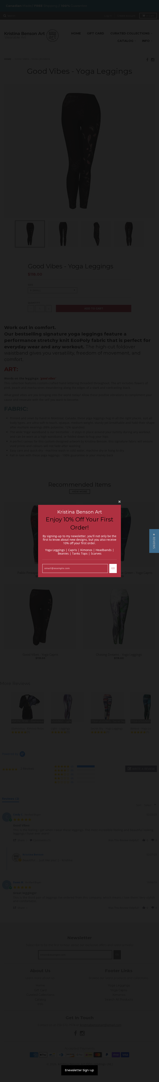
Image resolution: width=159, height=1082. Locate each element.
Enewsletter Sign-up (79, 1070)
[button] (154, 541)
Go (113, 568)
